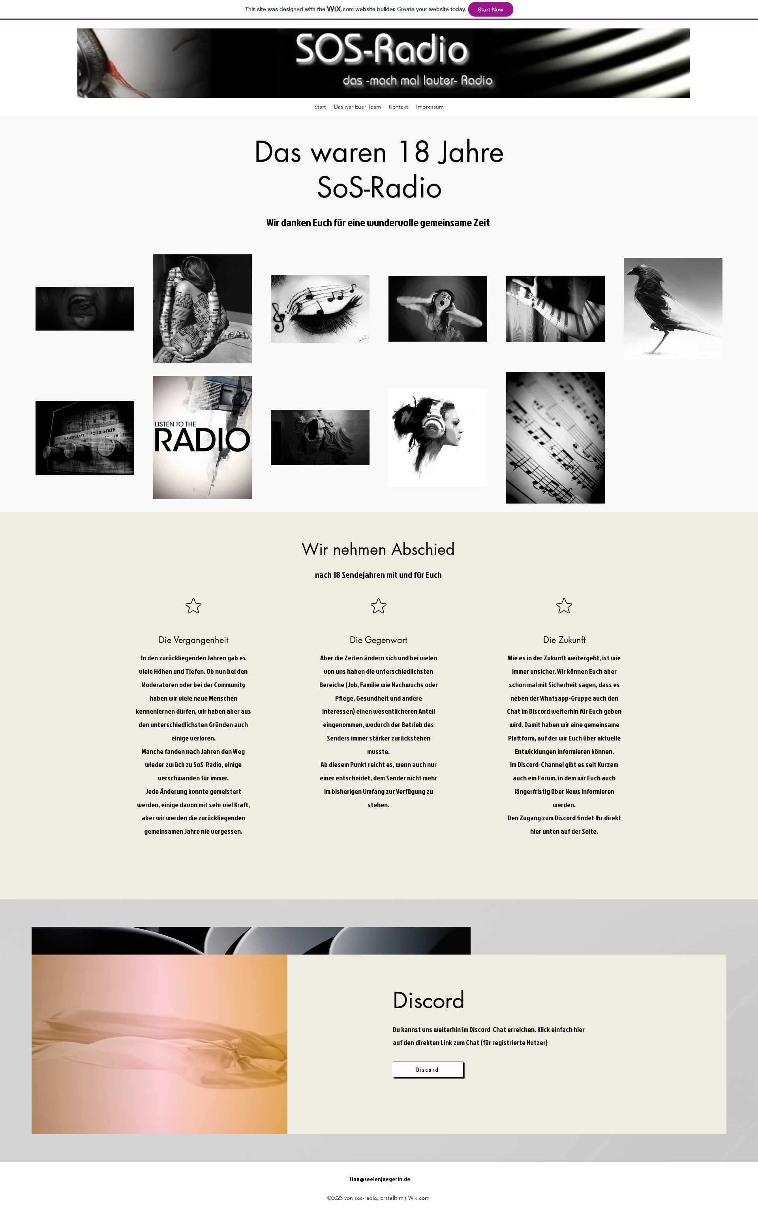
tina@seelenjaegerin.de (379, 1179)
